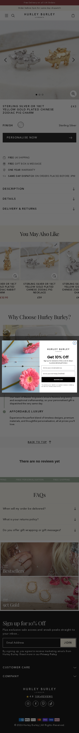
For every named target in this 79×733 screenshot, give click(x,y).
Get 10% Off (58, 380)
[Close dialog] (74, 343)
